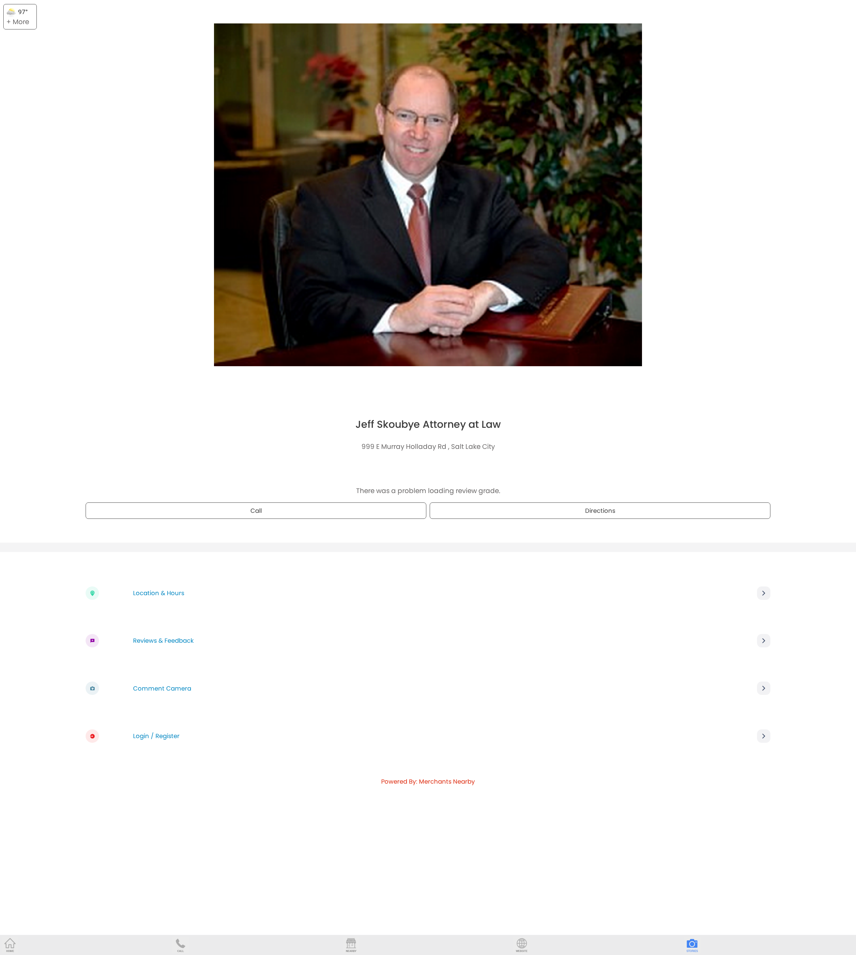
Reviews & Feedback (163, 640)
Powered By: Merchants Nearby (428, 781)
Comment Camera (162, 688)
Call (256, 510)
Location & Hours (158, 593)
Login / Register (156, 736)
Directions (600, 510)
